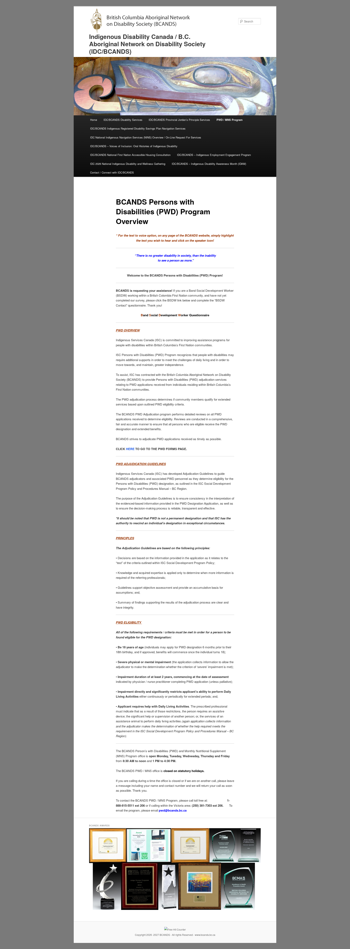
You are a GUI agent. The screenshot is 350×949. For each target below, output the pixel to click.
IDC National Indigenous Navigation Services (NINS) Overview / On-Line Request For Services (145, 137)
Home (93, 120)
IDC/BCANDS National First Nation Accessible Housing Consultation (130, 155)
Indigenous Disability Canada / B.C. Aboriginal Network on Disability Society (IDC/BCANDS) (147, 44)
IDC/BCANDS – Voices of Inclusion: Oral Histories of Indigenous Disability (133, 146)
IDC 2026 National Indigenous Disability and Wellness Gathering (127, 164)
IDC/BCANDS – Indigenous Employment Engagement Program (214, 155)
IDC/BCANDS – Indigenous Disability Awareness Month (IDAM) (209, 164)
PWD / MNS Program (230, 120)
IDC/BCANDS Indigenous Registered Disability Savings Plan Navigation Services (138, 128)
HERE (130, 449)
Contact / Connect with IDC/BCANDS (112, 172)
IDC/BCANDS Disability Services (123, 120)
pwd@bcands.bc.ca (173, 810)
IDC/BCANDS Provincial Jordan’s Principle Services (179, 120)
